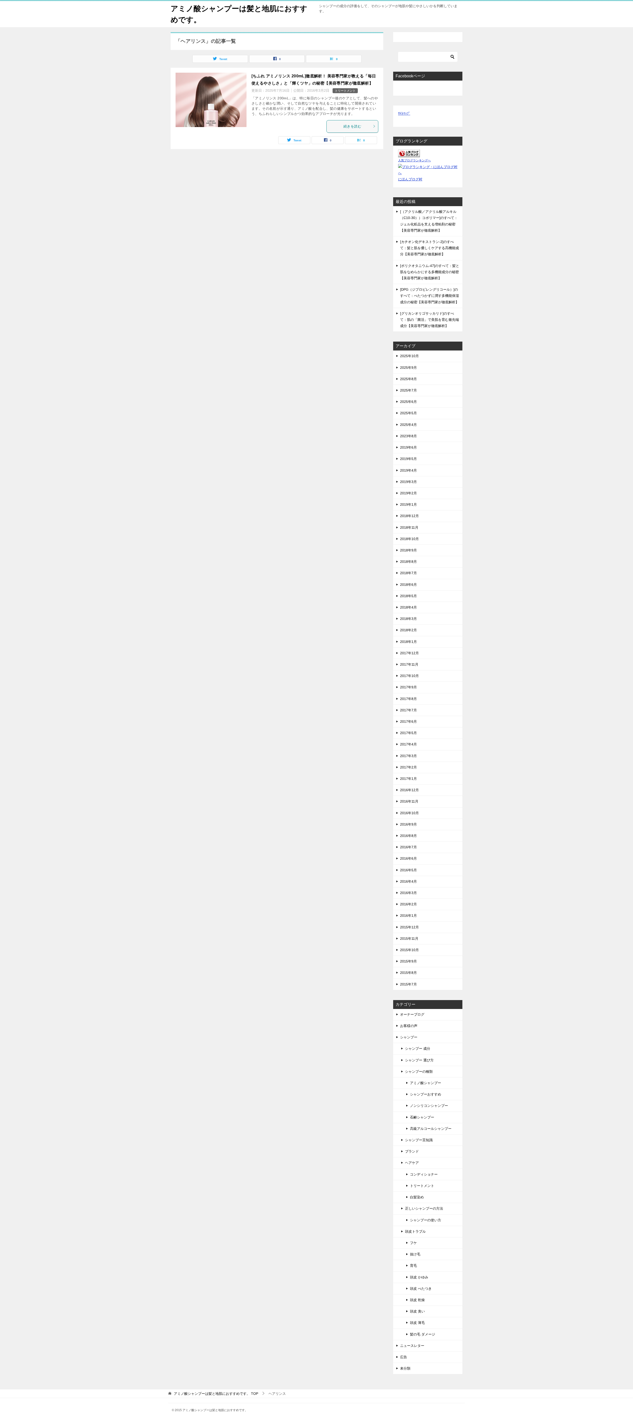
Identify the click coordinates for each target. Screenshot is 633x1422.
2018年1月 (408, 642)
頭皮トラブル (415, 1231)
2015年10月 (409, 950)
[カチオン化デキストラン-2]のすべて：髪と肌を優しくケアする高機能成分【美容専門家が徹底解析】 (429, 248)
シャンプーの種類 (419, 1071)
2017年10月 (409, 676)
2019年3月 (408, 482)
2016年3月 (408, 893)
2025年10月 (409, 356)
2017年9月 (408, 687)
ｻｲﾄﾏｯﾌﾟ (404, 113)
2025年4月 (408, 425)
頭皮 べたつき (421, 1289)
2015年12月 (409, 927)
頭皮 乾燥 (417, 1300)
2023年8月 (408, 436)
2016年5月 (408, 870)
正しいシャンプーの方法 (424, 1208)
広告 (403, 1357)
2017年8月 (408, 699)
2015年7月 (408, 984)
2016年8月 (408, 836)
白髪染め (417, 1197)
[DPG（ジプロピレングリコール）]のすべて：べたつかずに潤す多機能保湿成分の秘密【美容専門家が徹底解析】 (429, 295)
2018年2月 (408, 630)
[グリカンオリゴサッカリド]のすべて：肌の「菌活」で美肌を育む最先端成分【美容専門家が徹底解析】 (429, 319)
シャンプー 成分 (417, 1048)
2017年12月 (409, 653)
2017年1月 (408, 779)
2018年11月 (409, 527)
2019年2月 (408, 493)
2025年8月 (408, 379)
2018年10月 (409, 539)
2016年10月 (409, 813)
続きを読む (352, 126)
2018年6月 (408, 585)
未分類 (405, 1368)
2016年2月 (408, 904)
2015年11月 (409, 939)
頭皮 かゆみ (419, 1277)
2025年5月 (408, 413)
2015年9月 (408, 961)
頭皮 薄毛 (417, 1323)
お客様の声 (408, 1026)
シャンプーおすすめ (425, 1094)
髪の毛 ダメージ (422, 1334)
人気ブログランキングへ (414, 160)
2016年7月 (408, 847)
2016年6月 (408, 858)
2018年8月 (408, 562)
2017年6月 (408, 721)
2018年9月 (408, 550)
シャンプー (408, 1037)
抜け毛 (415, 1254)
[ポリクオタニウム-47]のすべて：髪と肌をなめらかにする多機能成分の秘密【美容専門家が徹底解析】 (429, 272)
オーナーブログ (412, 1014)
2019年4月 (408, 470)
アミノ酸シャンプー (425, 1083)
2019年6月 (408, 447)
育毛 (413, 1266)
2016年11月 (409, 801)
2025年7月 (408, 390)
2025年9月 (408, 368)
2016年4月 (408, 881)
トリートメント (345, 90)
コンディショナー (424, 1174)
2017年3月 (408, 756)
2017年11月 (409, 664)
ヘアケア (412, 1163)
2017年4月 (408, 744)
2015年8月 (408, 973)
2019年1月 (408, 504)
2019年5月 (408, 459)
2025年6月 (408, 402)
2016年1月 (408, 916)
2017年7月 (408, 710)
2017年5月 (408, 733)
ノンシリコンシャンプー (429, 1106)
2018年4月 (408, 607)
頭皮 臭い (417, 1311)
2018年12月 (409, 516)
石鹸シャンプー (422, 1117)
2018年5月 (408, 596)
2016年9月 (408, 824)
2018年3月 (408, 619)
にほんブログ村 (410, 179)
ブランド (412, 1151)
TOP (216, 1394)
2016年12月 (409, 790)
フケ (413, 1243)
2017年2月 (408, 767)
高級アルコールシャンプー (431, 1129)
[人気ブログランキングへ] (409, 154)
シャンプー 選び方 (419, 1060)
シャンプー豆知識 (419, 1140)
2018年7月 (408, 573)
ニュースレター (412, 1346)
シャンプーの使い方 (425, 1220)
